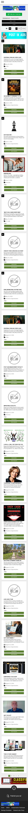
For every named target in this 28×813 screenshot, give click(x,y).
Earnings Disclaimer (6, 810)
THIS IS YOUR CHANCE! (10, 754)
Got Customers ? (9, 637)
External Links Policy (18, 810)
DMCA (7, 807)
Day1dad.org (8, 134)
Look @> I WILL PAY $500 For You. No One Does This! (13, 444)
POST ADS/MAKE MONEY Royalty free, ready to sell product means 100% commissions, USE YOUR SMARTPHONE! (13, 367)
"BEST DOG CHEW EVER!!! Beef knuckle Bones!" (12, 212)
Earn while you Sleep (10, 676)
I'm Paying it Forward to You (12, 96)
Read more (14, 71)
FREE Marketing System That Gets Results (13, 289)
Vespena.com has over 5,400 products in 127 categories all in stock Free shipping (13, 57)
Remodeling (7, 173)
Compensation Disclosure (18, 807)
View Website (14, 73)
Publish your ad (15, 14)
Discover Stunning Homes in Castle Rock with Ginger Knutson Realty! (12, 560)
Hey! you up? (7, 715)
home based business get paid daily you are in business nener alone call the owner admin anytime (13, 521)
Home (2, 807)
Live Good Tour (8, 599)
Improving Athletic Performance (10, 405)
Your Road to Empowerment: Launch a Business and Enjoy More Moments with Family (13, 483)
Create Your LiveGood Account (13, 250)
